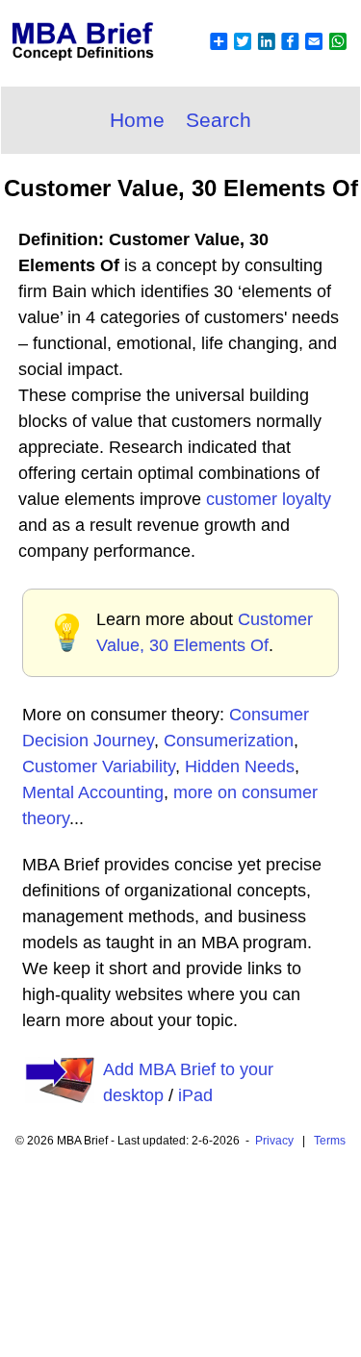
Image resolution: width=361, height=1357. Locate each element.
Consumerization (229, 740)
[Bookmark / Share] (277, 53)
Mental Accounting (93, 792)
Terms (330, 1140)
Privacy (274, 1140)
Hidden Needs (240, 766)
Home (137, 120)
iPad (195, 1095)
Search (218, 120)
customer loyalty (268, 499)
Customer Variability (98, 766)
